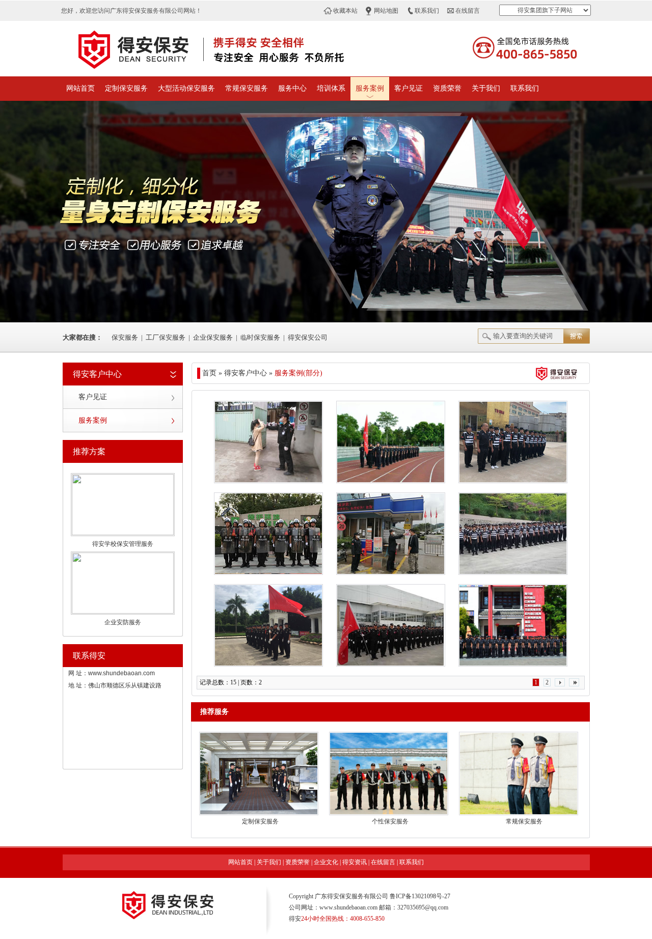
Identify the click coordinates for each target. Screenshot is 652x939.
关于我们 (486, 88)
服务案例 (370, 88)
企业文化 (326, 862)
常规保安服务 (246, 88)
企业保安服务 (213, 337)
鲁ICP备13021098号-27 (420, 896)
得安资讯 (354, 862)
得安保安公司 (308, 337)
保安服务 (125, 337)
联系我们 (427, 10)
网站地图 (386, 10)
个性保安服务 (390, 821)
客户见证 (408, 88)
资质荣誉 (447, 88)
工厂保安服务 (165, 337)
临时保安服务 (260, 337)
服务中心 (292, 88)
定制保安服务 (126, 88)
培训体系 (331, 88)
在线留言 (467, 10)
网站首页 (80, 88)
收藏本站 (345, 10)
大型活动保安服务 (186, 88)
